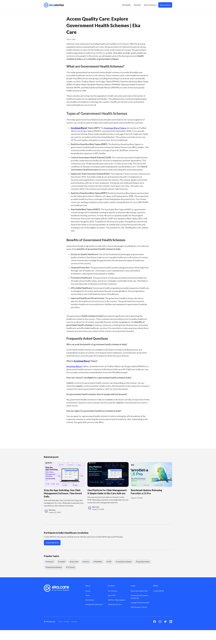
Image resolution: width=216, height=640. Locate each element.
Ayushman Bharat (74, 366)
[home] (54, 5)
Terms (60, 621)
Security (74, 621)
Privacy (66, 621)
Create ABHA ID (52, 542)
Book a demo (165, 5)
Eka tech (137, 5)
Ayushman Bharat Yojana (115, 128)
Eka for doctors (150, 5)
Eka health (126, 5)
